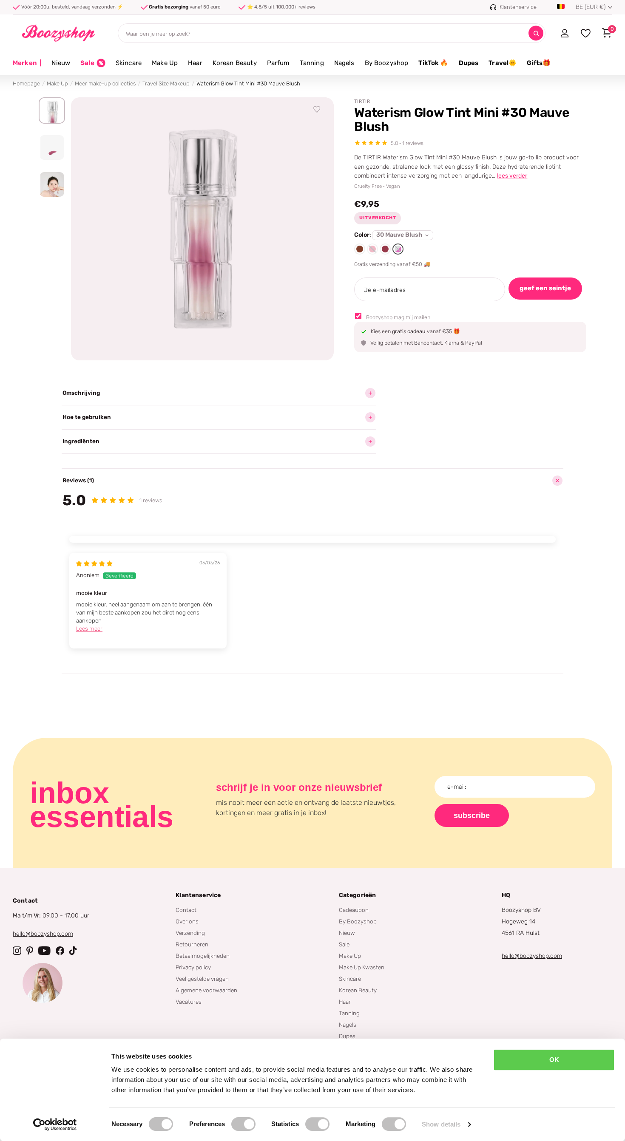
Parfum (278, 63)
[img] (94, 563)
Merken (27, 63)
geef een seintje (545, 288)
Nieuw (60, 63)
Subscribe (472, 815)
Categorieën (357, 895)
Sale (344, 944)
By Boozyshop (387, 63)
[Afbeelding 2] (52, 147)
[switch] (243, 1124)
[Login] (564, 33)
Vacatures (189, 1001)
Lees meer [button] (89, 628)
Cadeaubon (354, 909)
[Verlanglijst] (317, 109)
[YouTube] (44, 950)
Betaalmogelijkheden (203, 955)
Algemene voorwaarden (206, 990)
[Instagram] (17, 950)
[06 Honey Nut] (359, 249)
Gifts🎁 (539, 63)
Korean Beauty (235, 63)
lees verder (512, 175)
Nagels (344, 63)
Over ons (187, 921)
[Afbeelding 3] (52, 184)
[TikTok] (73, 950)
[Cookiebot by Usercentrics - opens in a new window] (55, 1124)
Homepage (26, 83)
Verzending (190, 932)
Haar (195, 63)
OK (554, 1059)
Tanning (312, 63)
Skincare (129, 63)
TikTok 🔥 (433, 63)
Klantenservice (198, 895)
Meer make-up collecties (105, 83)
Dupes (469, 63)
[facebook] (60, 950)
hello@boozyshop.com (43, 933)
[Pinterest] (29, 950)
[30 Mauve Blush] (397, 249)
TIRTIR (362, 101)
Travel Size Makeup (166, 83)
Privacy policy (193, 967)
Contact (186, 909)
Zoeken (535, 33)
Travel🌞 (503, 63)
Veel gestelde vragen (202, 978)
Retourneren (192, 944)
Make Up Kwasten (361, 967)
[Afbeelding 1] (52, 110)
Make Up (165, 63)
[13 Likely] (372, 249)
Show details (441, 1124)
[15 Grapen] (385, 249)
